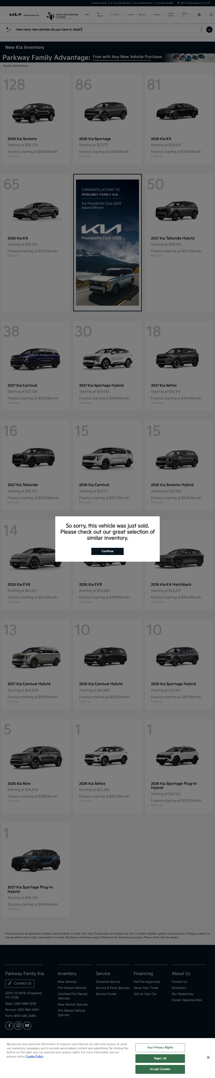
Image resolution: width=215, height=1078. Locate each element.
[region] (107, 1058)
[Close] (208, 1057)
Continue (107, 551)
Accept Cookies (160, 1069)
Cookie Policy (34, 1056)
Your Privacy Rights (160, 1047)
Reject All (160, 1058)
